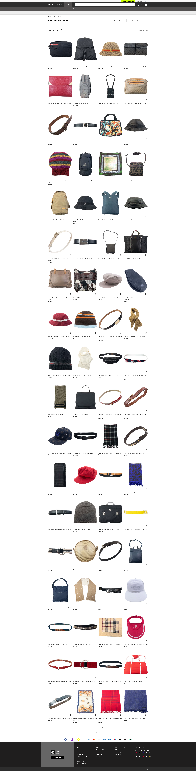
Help (78, 747)
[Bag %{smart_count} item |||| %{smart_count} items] (146, 4)
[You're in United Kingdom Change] (146, 1)
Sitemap (79, 759)
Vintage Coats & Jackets (119, 20)
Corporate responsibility (101, 752)
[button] (136, 752)
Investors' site (99, 754)
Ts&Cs (140, 769)
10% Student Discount (82, 756)
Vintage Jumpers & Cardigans (136, 20)
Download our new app (128, 1)
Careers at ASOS (100, 749)
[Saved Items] (142, 4)
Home (49, 16)
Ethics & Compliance (81, 763)
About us (98, 747)
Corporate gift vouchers (120, 752)
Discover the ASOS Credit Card (122, 759)
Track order (79, 749)
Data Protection (80, 761)
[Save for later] (70, 62)
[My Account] (138, 4)
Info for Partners (118, 756)
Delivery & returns (81, 752)
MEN (68, 4)
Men (54, 16)
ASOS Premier (80, 754)
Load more (98, 732)
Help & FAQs (139, 1)
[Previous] (100, 21)
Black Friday (118, 754)
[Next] (147, 21)
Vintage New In (106, 20)
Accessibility (145, 769)
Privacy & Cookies (134, 769)
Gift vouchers (118, 749)
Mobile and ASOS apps (120, 747)
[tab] (50, 9)
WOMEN (59, 4)
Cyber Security (99, 756)
